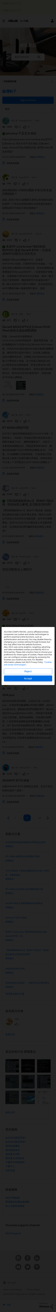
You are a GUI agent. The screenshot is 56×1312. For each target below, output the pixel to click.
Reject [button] (28, 671)
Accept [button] (28, 678)
